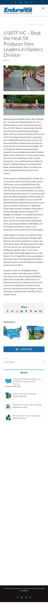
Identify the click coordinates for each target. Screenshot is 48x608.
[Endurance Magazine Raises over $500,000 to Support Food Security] (8, 379)
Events (6, 60)
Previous (33, 24)
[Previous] (5, 332)
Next (41, 24)
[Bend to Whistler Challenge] (8, 394)
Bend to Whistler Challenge (24, 394)
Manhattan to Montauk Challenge (27, 404)
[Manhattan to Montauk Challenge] (8, 405)
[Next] (43, 332)
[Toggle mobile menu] (43, 8)
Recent (24, 372)
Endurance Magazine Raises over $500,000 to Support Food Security (27, 381)
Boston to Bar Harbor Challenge (26, 415)
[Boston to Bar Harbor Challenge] (8, 416)
